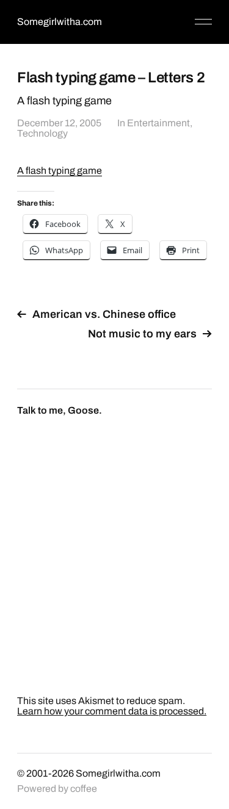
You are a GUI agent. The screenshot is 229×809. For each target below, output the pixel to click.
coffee (83, 788)
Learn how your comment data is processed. (111, 711)
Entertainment (158, 123)
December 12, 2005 (59, 123)
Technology (42, 133)
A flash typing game (59, 170)
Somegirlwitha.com (59, 21)
